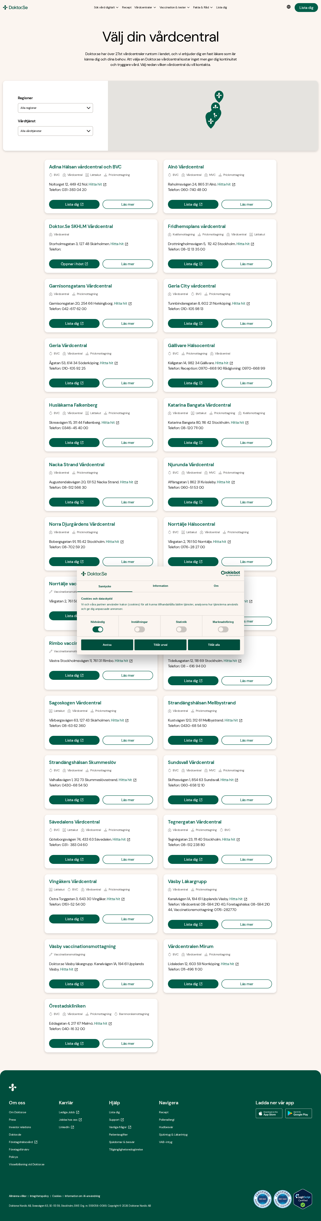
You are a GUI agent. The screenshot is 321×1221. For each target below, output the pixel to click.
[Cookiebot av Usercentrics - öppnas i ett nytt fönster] (223, 573)
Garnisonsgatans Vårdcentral (80, 286)
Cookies (56, 1196)
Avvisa (107, 644)
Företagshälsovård (21, 1142)
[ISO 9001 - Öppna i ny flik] (262, 1199)
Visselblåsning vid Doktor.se (26, 1164)
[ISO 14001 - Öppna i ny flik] (282, 1199)
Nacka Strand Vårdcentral (76, 465)
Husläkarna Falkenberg (73, 405)
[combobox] (55, 108)
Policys (13, 1157)
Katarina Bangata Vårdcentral (199, 405)
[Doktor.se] (15, 7)
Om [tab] (216, 585)
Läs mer (127, 204)
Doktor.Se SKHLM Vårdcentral (81, 226)
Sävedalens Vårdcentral (74, 822)
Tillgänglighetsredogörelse (126, 1149)
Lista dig (306, 7)
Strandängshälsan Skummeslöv (82, 762)
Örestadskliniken (67, 1006)
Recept (163, 1112)
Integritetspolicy (39, 1196)
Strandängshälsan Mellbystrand (202, 703)
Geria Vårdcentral (68, 345)
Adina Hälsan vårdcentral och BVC (85, 167)
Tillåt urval (160, 644)
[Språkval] (289, 7)
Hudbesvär (166, 1127)
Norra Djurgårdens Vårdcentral (82, 524)
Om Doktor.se (17, 1112)
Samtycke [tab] (104, 586)
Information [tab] (160, 585)
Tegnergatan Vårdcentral (194, 822)
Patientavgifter (118, 1135)
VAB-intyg (165, 1142)
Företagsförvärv (19, 1149)
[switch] (139, 629)
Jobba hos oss (68, 1120)
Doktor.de (15, 1135)
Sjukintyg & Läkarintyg (173, 1135)
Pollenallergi (166, 1120)
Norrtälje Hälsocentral (191, 524)
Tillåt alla (214, 644)
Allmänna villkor (17, 1196)
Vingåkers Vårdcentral (73, 881)
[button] (219, 97)
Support (114, 1120)
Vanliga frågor (118, 1127)
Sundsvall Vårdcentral (191, 762)
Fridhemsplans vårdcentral (197, 226)
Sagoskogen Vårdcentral (75, 703)
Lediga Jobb (67, 1112)
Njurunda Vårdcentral (191, 465)
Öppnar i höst (72, 263)
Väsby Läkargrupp (187, 881)
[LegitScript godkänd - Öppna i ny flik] (303, 1199)
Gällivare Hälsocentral (191, 345)
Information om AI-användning (82, 1196)
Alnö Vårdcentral (186, 167)
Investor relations (20, 1127)
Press (12, 1120)
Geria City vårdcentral (191, 286)
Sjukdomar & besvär (122, 1142)
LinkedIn (64, 1127)
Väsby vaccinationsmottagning (82, 946)
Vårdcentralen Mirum (190, 946)
